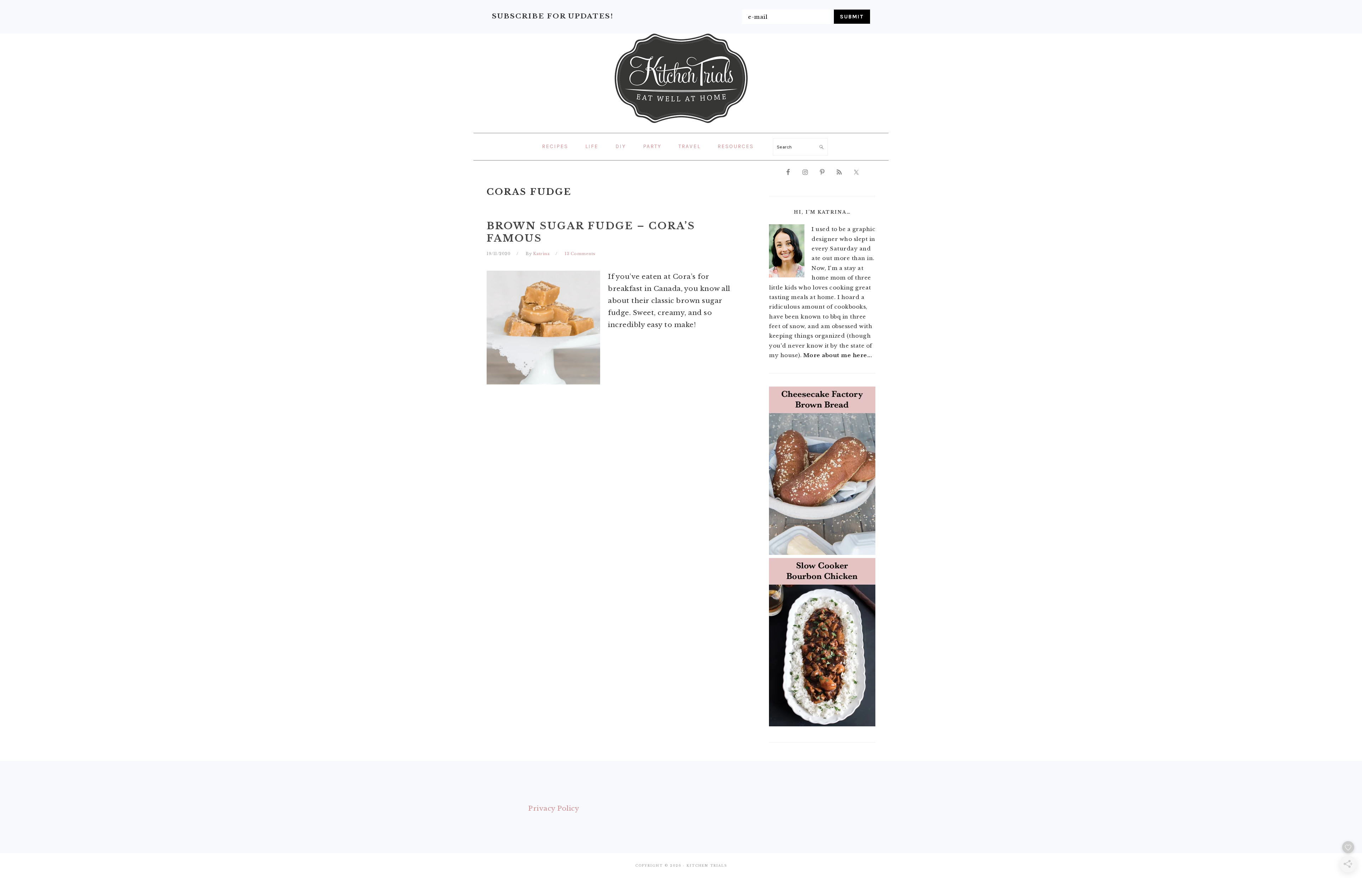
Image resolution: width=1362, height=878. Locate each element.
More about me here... (837, 355)
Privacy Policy (553, 808)
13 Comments (580, 253)
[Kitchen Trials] (681, 124)
